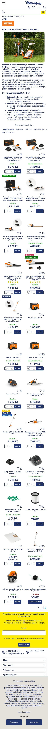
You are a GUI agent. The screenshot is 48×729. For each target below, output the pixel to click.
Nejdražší (28, 129)
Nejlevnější (19, 129)
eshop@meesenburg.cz (15, 653)
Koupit (17, 171)
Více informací (24, 712)
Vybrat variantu (35, 601)
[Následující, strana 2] (41, 607)
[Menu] (11, 3)
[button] (12, 171)
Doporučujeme (8, 129)
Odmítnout (14, 722)
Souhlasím (33, 722)
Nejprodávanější (38, 129)
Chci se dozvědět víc (23, 125)
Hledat (43, 12)
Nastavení (24, 716)
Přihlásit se (24, 644)
